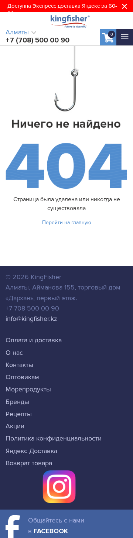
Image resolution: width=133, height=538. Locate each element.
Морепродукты (28, 389)
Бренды (17, 402)
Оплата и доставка (34, 340)
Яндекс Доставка (31, 451)
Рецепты (19, 414)
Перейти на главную (66, 222)
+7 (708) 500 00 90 (37, 40)
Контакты (19, 365)
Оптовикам (22, 377)
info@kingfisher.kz (31, 319)
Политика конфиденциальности (54, 438)
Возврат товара (29, 463)
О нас (14, 353)
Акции (15, 426)
